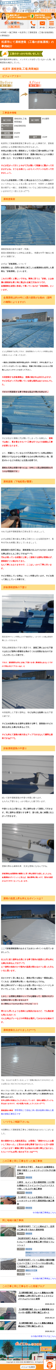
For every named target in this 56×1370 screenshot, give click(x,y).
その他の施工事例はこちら (44, 1212)
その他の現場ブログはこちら (43, 1336)
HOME (4, 32)
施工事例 (13, 32)
